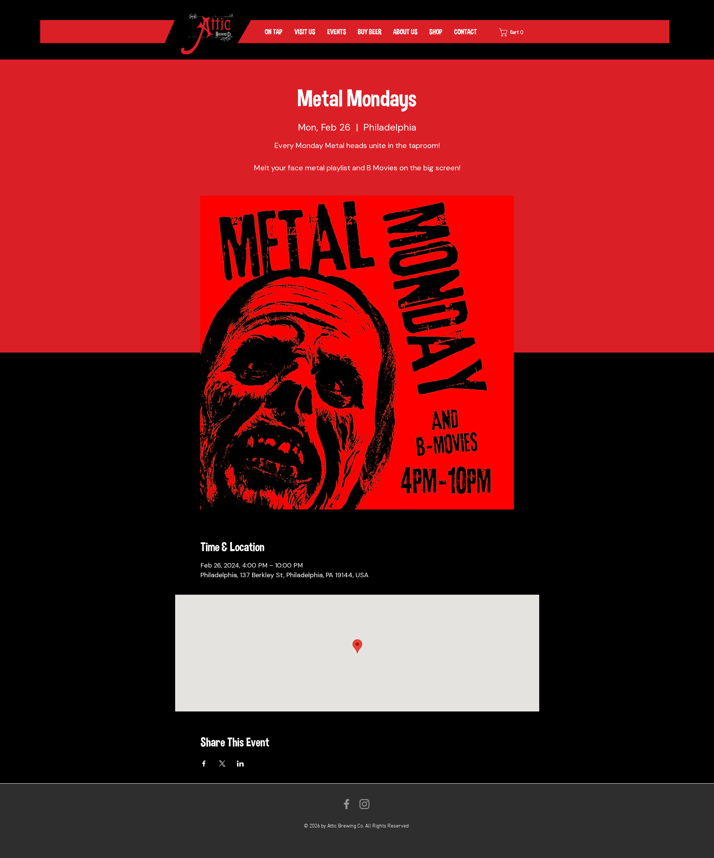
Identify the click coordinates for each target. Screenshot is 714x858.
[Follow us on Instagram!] (364, 804)
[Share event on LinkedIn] (240, 764)
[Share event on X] (222, 764)
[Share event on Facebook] (204, 764)
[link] (516, 32)
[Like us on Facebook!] (346, 804)
